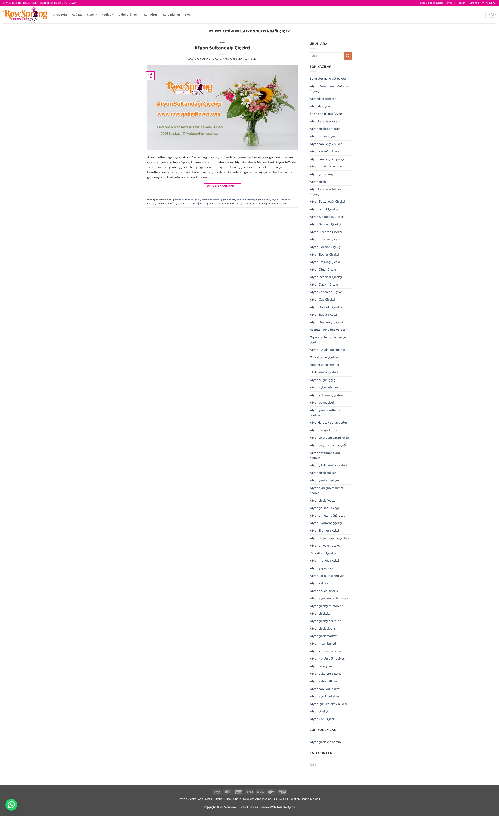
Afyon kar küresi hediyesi (327, 576)
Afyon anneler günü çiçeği (328, 515)
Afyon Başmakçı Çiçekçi (326, 322)
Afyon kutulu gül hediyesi (328, 659)
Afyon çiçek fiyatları (323, 500)
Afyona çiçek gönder (324, 387)
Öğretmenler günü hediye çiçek (328, 340)
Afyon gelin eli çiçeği (324, 508)
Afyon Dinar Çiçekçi (323, 269)
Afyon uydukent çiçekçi (326, 523)
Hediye (106, 14)
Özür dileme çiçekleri (324, 357)
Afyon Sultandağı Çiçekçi (222, 48)
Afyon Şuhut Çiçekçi (324, 209)
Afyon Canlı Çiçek (322, 719)
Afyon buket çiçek (322, 402)
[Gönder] (348, 56)
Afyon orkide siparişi (324, 591)
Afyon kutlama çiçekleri (326, 395)
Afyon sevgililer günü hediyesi (325, 455)
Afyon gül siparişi (322, 174)
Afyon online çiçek (322, 136)
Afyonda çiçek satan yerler (328, 422)
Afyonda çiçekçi (320, 106)
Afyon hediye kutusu (324, 430)
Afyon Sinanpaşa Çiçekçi (327, 217)
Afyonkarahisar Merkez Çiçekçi (326, 191)
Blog (187, 14)
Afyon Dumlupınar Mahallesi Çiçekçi (330, 89)
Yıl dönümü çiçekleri (324, 372)
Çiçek (91, 14)
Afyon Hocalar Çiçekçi (325, 247)
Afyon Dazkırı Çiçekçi (324, 284)
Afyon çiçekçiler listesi (325, 129)
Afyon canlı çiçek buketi (326, 144)
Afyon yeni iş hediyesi (325, 480)
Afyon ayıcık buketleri (325, 696)
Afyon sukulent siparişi (326, 674)
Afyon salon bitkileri (324, 681)
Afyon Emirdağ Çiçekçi (325, 262)
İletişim (461, 3)
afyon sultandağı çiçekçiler (171, 203)
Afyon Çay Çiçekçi (322, 300)
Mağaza (76, 14)
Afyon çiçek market (323, 636)
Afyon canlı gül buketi (325, 689)
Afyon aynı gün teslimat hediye (326, 490)
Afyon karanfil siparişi (325, 151)
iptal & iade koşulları (431, 3)
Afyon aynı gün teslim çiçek (329, 598)
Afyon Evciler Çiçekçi (324, 254)
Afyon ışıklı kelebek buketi (328, 704)
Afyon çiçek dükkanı (323, 473)
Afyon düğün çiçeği (323, 380)
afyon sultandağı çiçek (187, 199)
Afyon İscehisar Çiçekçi (326, 277)
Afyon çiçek (318, 182)
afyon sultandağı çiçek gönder (218, 199)
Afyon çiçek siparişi (323, 628)
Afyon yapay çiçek (322, 568)
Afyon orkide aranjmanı (326, 166)
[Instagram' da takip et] (487, 3)
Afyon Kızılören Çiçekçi (326, 232)
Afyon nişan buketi (323, 643)
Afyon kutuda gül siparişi (327, 350)
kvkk (449, 3)
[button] (474, 3)
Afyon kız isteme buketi (326, 651)
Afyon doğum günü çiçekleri (329, 538)
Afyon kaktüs (319, 583)
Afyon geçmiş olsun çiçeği (328, 445)
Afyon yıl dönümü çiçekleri (328, 465)
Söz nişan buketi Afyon (326, 114)
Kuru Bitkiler (171, 14)
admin (192, 59)
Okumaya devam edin (222, 186)
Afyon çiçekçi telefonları (326, 606)
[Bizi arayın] (494, 3)
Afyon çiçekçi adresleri (325, 621)
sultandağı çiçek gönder (201, 203)
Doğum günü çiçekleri (325, 365)
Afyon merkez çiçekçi (324, 561)
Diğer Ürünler (127, 14)
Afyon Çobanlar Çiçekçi (326, 292)
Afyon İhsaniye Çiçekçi (325, 239)
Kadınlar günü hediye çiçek (328, 330)
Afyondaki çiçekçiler (324, 99)
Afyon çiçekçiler (321, 613)
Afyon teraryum (321, 666)
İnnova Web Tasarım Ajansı (278, 807)
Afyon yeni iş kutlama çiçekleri (325, 412)
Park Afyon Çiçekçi (323, 553)
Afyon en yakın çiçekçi (325, 545)
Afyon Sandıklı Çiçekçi (325, 224)
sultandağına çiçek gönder (259, 203)
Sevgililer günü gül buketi (328, 79)
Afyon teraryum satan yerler (330, 438)
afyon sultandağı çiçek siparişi (253, 199)
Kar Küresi (151, 14)
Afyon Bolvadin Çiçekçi (326, 307)
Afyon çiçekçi (319, 711)
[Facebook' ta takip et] (483, 3)
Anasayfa (60, 14)
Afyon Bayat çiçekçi (323, 315)
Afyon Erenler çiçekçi (324, 530)
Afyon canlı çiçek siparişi (327, 159)
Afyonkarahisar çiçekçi (325, 121)
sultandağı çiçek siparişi (229, 203)
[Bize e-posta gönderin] (490, 3)
